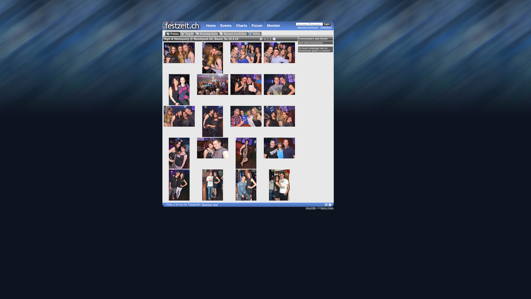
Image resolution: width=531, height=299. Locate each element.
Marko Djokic (327, 208)
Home (211, 26)
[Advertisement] (352, 83)
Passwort (315, 24)
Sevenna (207, 204)
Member (273, 26)
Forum (257, 26)
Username (302, 24)
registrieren (326, 27)
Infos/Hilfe (311, 208)
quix (215, 204)
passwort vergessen (307, 27)
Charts (241, 26)
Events (225, 26)
